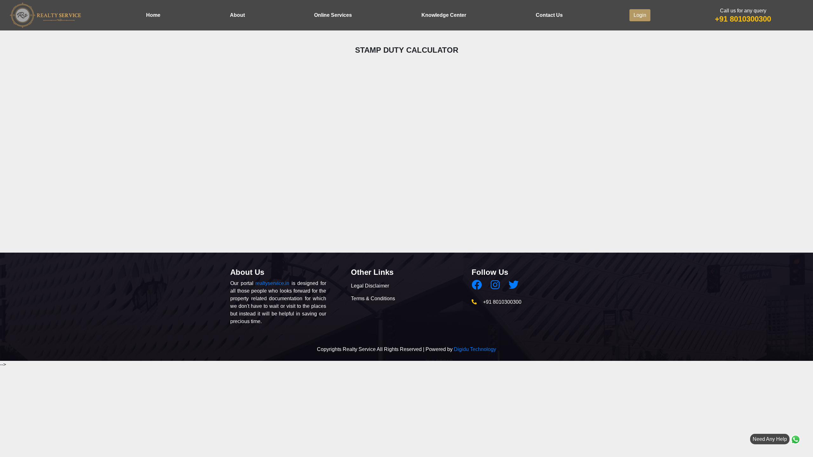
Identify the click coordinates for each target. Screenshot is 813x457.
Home (153, 15)
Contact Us (549, 15)
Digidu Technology (475, 349)
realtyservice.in (272, 283)
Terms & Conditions (373, 298)
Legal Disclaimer (370, 285)
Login (640, 15)
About (237, 15)
